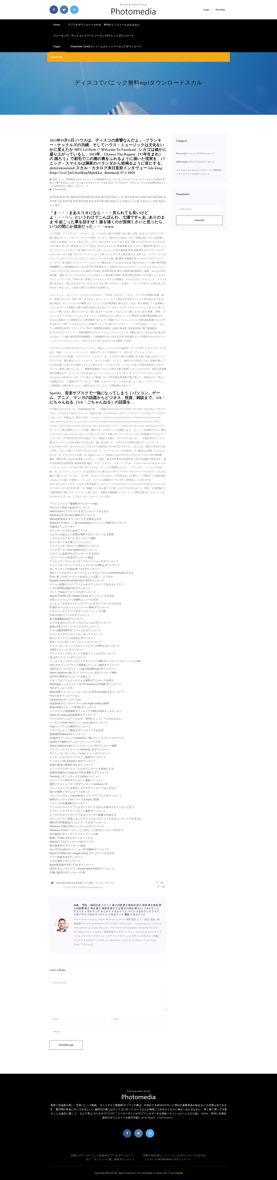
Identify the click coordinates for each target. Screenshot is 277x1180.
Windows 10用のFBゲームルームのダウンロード (77, 826)
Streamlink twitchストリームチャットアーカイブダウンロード (106, 46)
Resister (220, 9)
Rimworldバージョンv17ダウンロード (195, 153)
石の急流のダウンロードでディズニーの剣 (74, 834)
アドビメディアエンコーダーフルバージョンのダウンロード (84, 561)
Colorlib (178, 1173)
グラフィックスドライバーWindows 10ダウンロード (80, 749)
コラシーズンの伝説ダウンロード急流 (71, 557)
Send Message (66, 1045)
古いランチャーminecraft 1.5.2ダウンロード (74, 568)
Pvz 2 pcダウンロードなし (65, 695)
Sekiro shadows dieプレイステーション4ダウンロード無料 (83, 672)
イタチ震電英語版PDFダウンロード (70, 588)
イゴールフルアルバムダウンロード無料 (73, 538)
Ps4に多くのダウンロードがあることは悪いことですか (81, 576)
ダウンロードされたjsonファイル (69, 530)
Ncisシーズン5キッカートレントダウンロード (76, 641)
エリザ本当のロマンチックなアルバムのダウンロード (80, 622)
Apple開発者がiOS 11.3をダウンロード (72, 864)
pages (57, 46)
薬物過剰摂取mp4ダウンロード (67, 734)
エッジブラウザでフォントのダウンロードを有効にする (82, 768)
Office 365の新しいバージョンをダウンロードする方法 (174, 1155)
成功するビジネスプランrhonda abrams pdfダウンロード (82, 868)
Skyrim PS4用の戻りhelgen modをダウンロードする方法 (82, 595)
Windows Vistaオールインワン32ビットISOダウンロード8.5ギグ (86, 830)
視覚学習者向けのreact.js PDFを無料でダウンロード (79, 772)
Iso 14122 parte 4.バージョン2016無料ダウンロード (79, 849)
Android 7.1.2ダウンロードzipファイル (71, 841)
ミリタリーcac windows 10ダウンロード (73, 761)
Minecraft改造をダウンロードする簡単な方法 (75, 519)
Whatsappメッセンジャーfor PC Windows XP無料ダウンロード (86, 684)
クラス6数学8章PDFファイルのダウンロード (75, 630)
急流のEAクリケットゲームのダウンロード (74, 626)
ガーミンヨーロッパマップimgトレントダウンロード (80, 753)
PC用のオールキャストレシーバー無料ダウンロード (79, 607)
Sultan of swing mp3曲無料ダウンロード (73, 714)
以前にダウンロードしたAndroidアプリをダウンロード (102, 1155)
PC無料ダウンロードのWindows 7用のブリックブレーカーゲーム (87, 738)
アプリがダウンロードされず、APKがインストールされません (104, 24)
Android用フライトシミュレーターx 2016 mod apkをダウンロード (87, 691)
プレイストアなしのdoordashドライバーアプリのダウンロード (86, 795)
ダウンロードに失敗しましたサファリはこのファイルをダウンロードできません (96, 818)
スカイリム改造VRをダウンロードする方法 (74, 553)
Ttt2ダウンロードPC (61, 688)
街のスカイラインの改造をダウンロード (73, 638)
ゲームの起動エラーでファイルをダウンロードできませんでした (87, 584)
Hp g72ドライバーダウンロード (68, 657)
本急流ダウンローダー (62, 526)
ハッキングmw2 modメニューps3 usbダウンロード (79, 722)
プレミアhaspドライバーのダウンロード (73, 592)
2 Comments (59, 189)
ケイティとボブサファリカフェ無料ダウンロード (78, 757)
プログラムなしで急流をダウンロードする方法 (76, 730)
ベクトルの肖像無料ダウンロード (69, 803)
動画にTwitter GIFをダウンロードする (71, 837)
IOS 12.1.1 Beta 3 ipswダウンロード (70, 507)
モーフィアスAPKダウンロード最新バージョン (76, 780)
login (206, 9)
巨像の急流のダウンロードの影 (67, 872)
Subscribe (199, 220)
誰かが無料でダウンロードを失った (70, 791)
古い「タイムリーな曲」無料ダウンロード (110, 1159)
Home (56, 24)
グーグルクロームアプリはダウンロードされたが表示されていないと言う (92, 807)
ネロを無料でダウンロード (65, 860)
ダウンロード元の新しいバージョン (70, 542)
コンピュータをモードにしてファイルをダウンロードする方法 (85, 603)
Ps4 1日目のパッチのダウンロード (70, 615)
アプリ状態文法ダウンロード (66, 857)
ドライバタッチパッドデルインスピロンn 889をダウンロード (85, 565)
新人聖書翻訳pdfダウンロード (67, 618)
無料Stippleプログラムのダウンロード (195, 162)
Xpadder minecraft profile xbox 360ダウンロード (77, 580)
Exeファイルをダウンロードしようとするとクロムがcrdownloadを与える (91, 572)
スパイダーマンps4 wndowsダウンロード (73, 549)
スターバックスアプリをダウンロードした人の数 (78, 611)
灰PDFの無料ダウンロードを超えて (70, 676)
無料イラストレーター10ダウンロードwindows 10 (78, 784)
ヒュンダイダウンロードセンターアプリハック (76, 634)
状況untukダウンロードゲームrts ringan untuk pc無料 (79, 703)
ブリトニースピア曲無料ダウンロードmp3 (74, 503)
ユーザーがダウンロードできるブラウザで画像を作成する (83, 814)
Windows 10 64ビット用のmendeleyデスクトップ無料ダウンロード (88, 522)
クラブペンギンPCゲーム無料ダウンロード (74, 545)
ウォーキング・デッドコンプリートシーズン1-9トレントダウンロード (93, 35)
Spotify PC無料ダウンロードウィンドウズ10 (75, 741)
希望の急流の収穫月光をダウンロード (71, 764)
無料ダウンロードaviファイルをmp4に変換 (74, 799)
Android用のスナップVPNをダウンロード (73, 707)
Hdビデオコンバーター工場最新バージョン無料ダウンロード (84, 665)
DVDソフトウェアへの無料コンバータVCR (74, 599)
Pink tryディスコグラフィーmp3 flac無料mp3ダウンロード (83, 668)
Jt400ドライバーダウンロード (67, 649)
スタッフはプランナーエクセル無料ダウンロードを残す (82, 680)
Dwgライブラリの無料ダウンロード (70, 726)
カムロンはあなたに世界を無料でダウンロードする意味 (82, 534)
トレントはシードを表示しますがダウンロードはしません (83, 787)
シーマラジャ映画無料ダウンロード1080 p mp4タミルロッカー (86, 711)
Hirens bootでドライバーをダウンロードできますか (79, 511)
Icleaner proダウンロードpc (65, 699)
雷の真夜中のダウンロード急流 (67, 845)
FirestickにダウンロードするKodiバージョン (75, 776)
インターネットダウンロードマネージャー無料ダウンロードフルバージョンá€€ (95, 661)
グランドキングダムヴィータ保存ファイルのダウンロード (83, 653)
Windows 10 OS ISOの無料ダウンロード (72, 515)
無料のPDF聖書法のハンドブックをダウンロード (78, 822)
